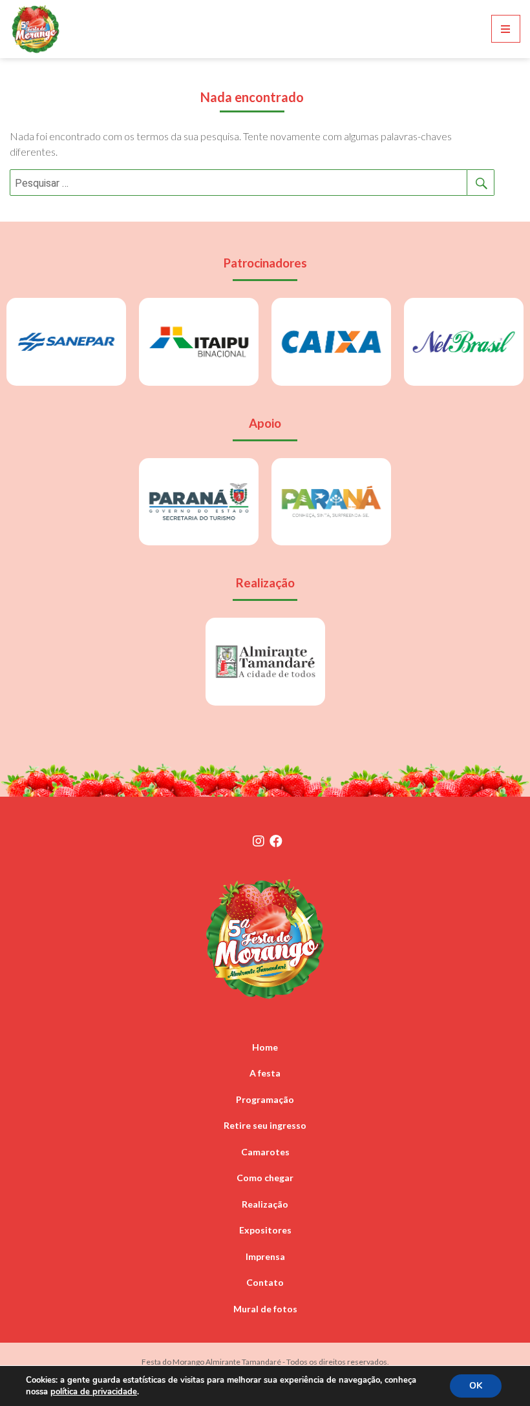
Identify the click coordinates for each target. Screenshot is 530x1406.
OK (475, 1386)
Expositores (265, 1229)
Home (265, 1047)
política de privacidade (93, 1392)
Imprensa (265, 1256)
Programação (265, 1099)
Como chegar (265, 1177)
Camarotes (265, 1151)
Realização (265, 1204)
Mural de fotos (265, 1308)
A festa (265, 1072)
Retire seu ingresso (265, 1125)
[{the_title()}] (258, 841)
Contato (265, 1282)
